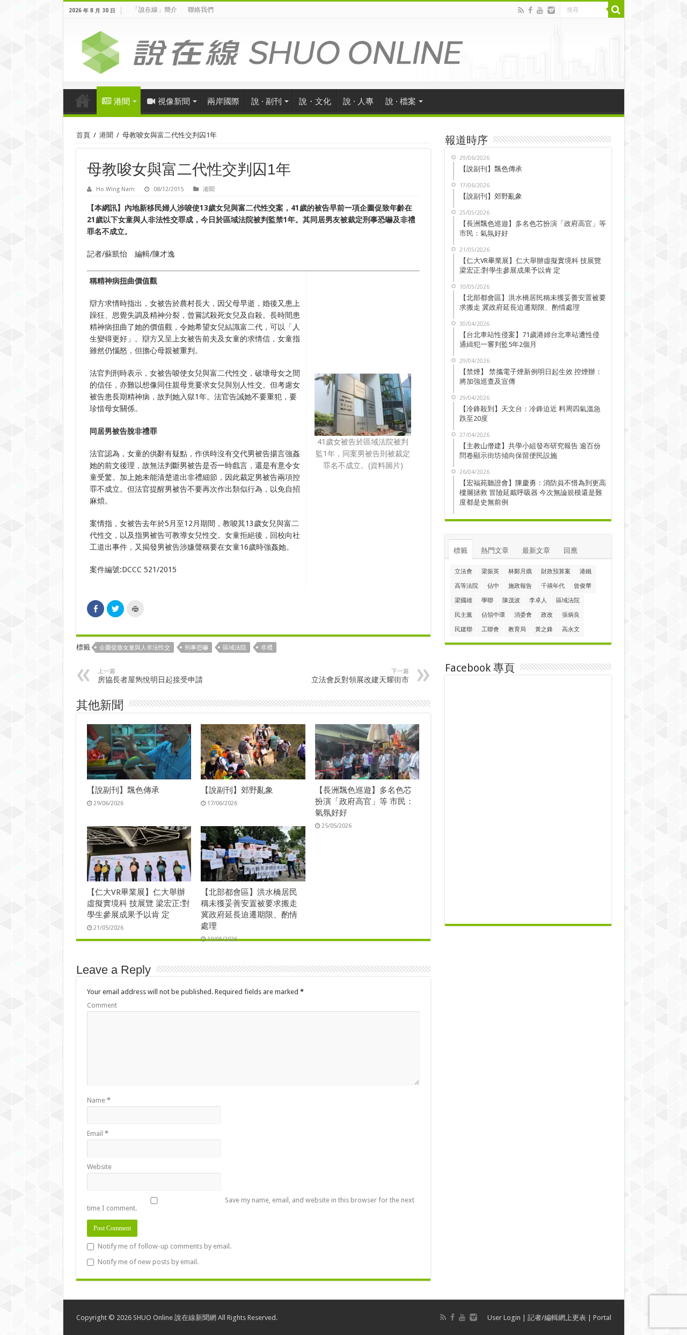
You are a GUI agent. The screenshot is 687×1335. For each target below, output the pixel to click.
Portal (602, 1318)
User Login (504, 1318)
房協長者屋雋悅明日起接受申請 (150, 676)
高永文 (571, 629)
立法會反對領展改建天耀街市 (360, 676)
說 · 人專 (358, 101)
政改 (547, 614)
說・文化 (315, 101)
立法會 (463, 571)
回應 (571, 550)
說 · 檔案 (400, 101)
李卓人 (538, 600)
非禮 (267, 647)
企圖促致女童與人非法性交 (134, 647)
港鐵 (585, 571)
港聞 (122, 101)
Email (97, 1133)
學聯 (487, 600)
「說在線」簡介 (154, 9)
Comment (102, 1005)
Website (99, 1167)
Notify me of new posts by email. (148, 1262)
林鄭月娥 (520, 571)
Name (99, 1100)
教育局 (517, 629)
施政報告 (520, 585)
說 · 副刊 (266, 101)
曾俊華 (582, 585)
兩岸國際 (223, 101)
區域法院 (234, 647)
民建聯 (463, 629)
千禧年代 (553, 585)
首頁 (83, 100)
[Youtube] (540, 10)
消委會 (523, 614)
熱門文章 (495, 550)
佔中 (493, 585)
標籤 (460, 550)
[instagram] (551, 10)
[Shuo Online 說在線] (343, 50)
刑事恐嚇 (196, 647)
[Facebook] (530, 10)
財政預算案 (556, 571)
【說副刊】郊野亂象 (237, 790)
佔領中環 (493, 614)
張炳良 (571, 614)
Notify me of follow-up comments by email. (164, 1246)
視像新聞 (174, 101)
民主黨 (463, 614)
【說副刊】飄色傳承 (123, 790)
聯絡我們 (201, 9)
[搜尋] (616, 10)
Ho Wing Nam (115, 189)
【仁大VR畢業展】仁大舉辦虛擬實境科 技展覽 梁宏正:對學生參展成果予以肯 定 (138, 903)
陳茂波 (511, 600)
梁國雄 (463, 600)
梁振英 (490, 571)
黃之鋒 (544, 629)
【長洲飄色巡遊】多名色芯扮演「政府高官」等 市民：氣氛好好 (364, 801)
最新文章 (536, 550)
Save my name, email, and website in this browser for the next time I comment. (250, 1204)
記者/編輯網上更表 (557, 1318)
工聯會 (490, 629)
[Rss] (521, 10)
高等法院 (466, 585)
